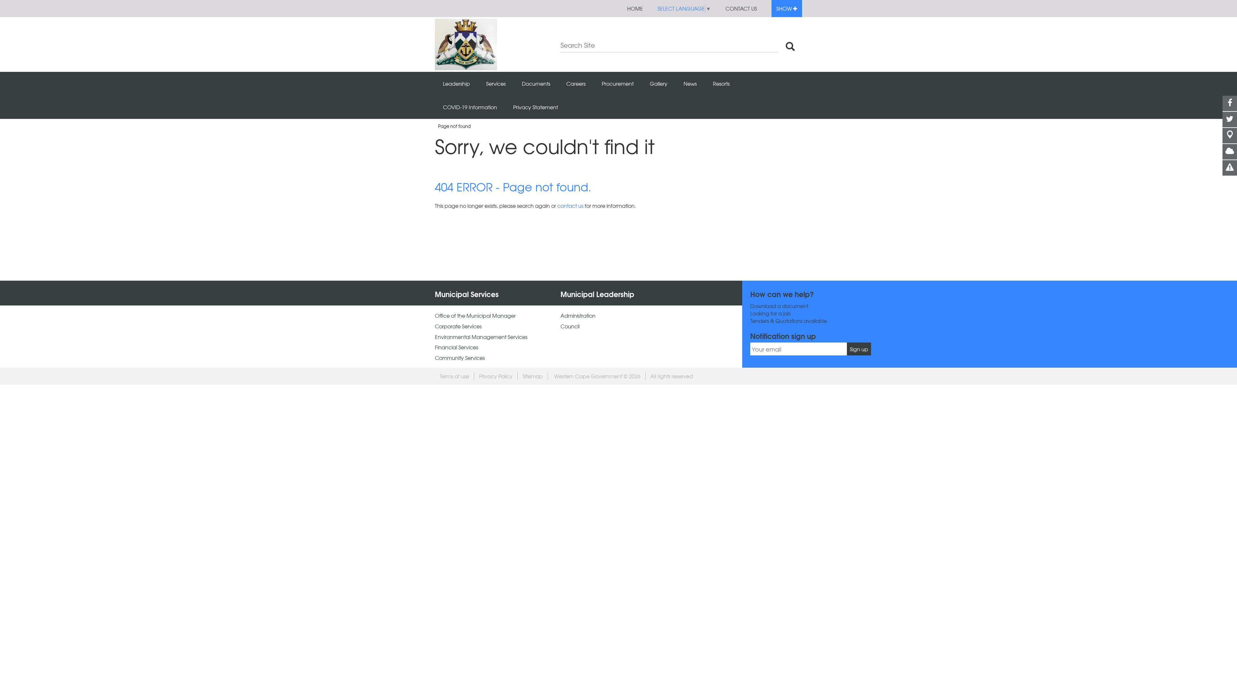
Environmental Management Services (481, 337)
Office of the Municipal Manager (475, 315)
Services (496, 83)
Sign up (859, 349)
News (690, 83)
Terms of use (454, 376)
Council (570, 326)
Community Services (460, 358)
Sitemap (533, 376)
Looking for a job (770, 313)
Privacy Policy (496, 376)
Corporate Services (458, 326)
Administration (578, 315)
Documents (536, 83)
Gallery (658, 83)
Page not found (454, 126)
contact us (570, 205)
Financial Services (456, 347)
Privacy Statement (535, 107)
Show (784, 8)
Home (635, 8)
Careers (576, 83)
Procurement (618, 83)
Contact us (741, 8)
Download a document (779, 306)
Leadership (456, 83)
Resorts (721, 83)
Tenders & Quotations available (788, 320)
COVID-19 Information (470, 107)
